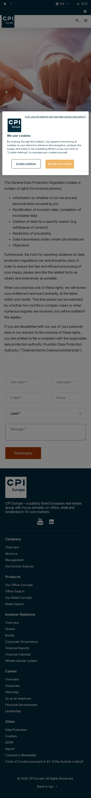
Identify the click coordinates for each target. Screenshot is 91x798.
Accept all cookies (60, 163)
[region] (45, 143)
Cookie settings (26, 163)
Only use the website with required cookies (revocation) (55, 116)
